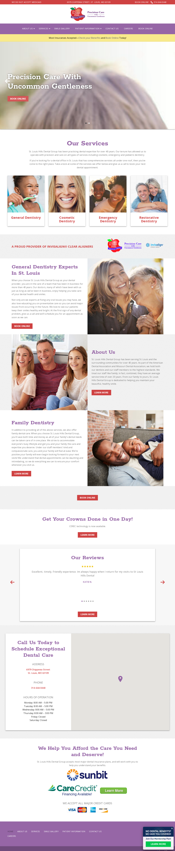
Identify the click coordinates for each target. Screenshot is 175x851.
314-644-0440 (160, 2)
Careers (12, 841)
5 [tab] (90, 606)
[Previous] (7, 83)
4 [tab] (88, 606)
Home (10, 836)
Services (35, 836)
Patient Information (73, 836)
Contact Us (95, 836)
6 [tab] (93, 606)
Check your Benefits (89, 37)
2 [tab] (89, 128)
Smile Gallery (51, 836)
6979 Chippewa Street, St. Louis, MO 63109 (88, 2)
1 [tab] (86, 128)
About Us (22, 836)
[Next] (167, 83)
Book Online (141, 2)
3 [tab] (86, 606)
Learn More (101, 397)
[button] (120, 684)
